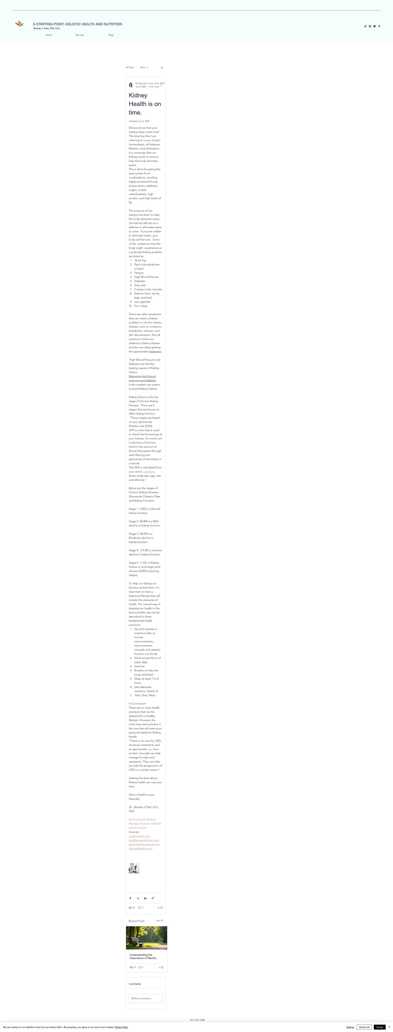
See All (159, 920)
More (142, 67)
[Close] (389, 1027)
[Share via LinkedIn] (145, 898)
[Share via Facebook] (130, 898)
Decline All (364, 1027)
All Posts (130, 67)
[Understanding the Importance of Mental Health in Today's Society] (146, 937)
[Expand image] (134, 868)
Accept (379, 1027)
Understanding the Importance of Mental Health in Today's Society (145, 956)
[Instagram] (370, 26)
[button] (161, 67)
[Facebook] (379, 26)
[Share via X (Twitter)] (137, 898)
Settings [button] (350, 1027)
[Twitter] (374, 26)
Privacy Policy (121, 1027)
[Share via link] (152, 898)
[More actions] (161, 85)
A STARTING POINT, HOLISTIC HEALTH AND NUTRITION (77, 24)
